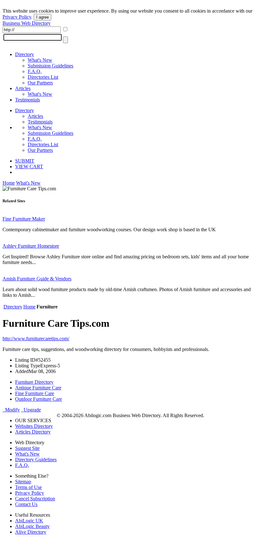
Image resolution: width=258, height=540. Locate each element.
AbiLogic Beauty (32, 526)
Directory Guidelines (36, 459)
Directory (24, 54)
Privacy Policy (17, 17)
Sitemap (23, 481)
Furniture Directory (34, 382)
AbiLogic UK (29, 520)
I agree (42, 17)
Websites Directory (34, 426)
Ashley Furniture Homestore (31, 246)
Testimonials (27, 99)
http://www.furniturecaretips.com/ (36, 338)
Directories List (43, 77)
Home (9, 183)
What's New (40, 60)
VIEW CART (29, 166)
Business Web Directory (27, 23)
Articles (23, 88)
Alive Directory (30, 532)
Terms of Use (28, 487)
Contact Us (26, 504)
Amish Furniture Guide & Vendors (37, 278)
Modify (11, 409)
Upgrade (31, 409)
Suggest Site (27, 448)
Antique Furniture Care (38, 387)
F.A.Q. (35, 71)
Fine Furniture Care (34, 393)
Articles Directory (33, 431)
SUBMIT (24, 161)
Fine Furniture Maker (24, 218)
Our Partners (40, 82)
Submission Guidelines (50, 65)
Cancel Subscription (35, 498)
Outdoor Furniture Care (38, 399)
